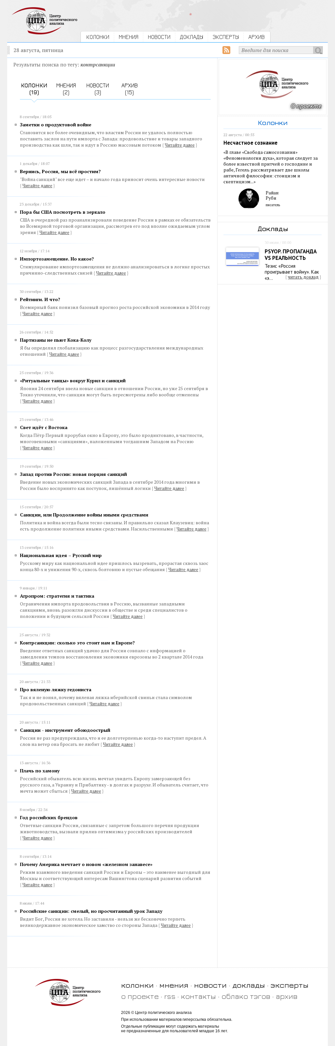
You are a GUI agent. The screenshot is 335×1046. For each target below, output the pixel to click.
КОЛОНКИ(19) (34, 89)
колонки (137, 985)
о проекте (140, 996)
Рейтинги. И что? (40, 299)
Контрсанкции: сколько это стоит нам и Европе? (77, 643)
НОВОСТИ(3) (97, 89)
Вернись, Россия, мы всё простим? (60, 171)
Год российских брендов (49, 817)
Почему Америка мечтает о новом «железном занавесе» (86, 864)
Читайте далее (180, 145)
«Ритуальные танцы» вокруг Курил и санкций (73, 380)
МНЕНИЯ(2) (66, 89)
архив (286, 996)
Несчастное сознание (250, 142)
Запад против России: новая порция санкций (73, 474)
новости (210, 985)
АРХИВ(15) (129, 89)
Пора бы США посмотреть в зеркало (62, 212)
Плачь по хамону (40, 770)
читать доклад (303, 277)
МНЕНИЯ (128, 36)
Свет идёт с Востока (43, 427)
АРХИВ (256, 36)
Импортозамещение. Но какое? (57, 259)
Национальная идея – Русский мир (61, 555)
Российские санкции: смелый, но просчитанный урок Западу (91, 911)
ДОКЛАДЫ (191, 36)
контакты (198, 996)
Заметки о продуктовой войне (55, 124)
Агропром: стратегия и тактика (57, 596)
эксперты (290, 985)
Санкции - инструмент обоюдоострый (65, 730)
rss (169, 996)
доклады (248, 985)
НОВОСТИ (159, 36)
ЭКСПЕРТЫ (226, 36)
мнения (173, 985)
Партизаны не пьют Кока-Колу (55, 340)
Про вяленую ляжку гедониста (55, 689)
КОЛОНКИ (97, 36)
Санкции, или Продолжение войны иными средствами (84, 515)
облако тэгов (245, 996)
